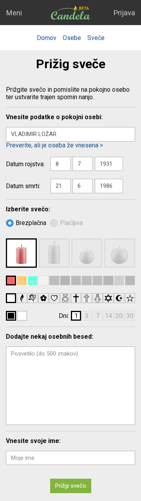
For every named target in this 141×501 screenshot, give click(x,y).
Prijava (124, 13)
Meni (14, 13)
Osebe (72, 38)
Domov (46, 38)
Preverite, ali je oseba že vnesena (52, 145)
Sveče (96, 38)
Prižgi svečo (70, 485)
